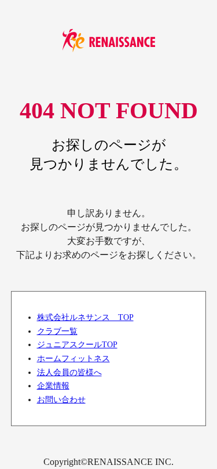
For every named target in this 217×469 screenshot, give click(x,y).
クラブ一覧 (57, 331)
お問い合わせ (61, 399)
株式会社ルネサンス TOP (85, 317)
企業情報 (53, 385)
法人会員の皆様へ (69, 372)
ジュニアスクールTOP (77, 344)
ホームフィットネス (73, 358)
